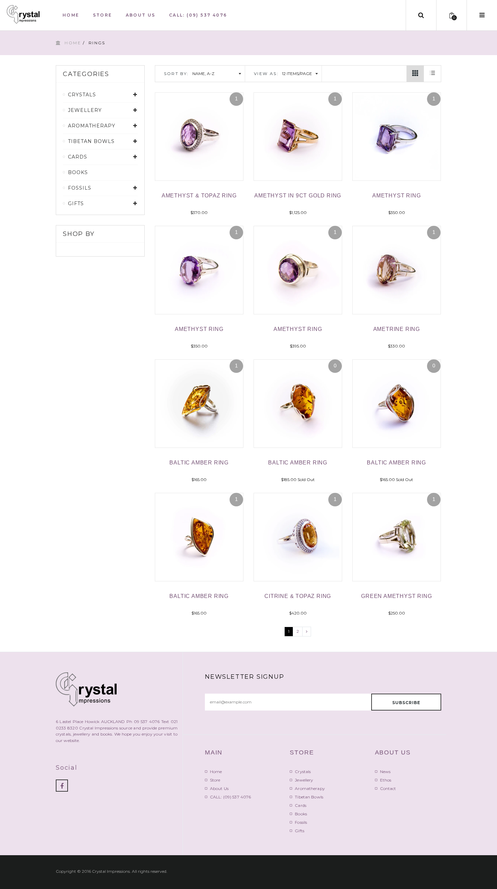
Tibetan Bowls (309, 796)
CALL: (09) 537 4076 (230, 796)
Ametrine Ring (396, 329)
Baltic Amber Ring (199, 462)
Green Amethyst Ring (396, 596)
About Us (219, 788)
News (385, 771)
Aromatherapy (310, 788)
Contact (388, 788)
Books (78, 172)
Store (215, 780)
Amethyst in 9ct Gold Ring (297, 195)
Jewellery (304, 780)
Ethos (386, 780)
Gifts (299, 830)
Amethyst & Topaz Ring (199, 195)
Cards (300, 805)
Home (73, 42)
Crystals (303, 771)
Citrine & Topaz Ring (297, 596)
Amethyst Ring (396, 195)
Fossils (301, 822)
